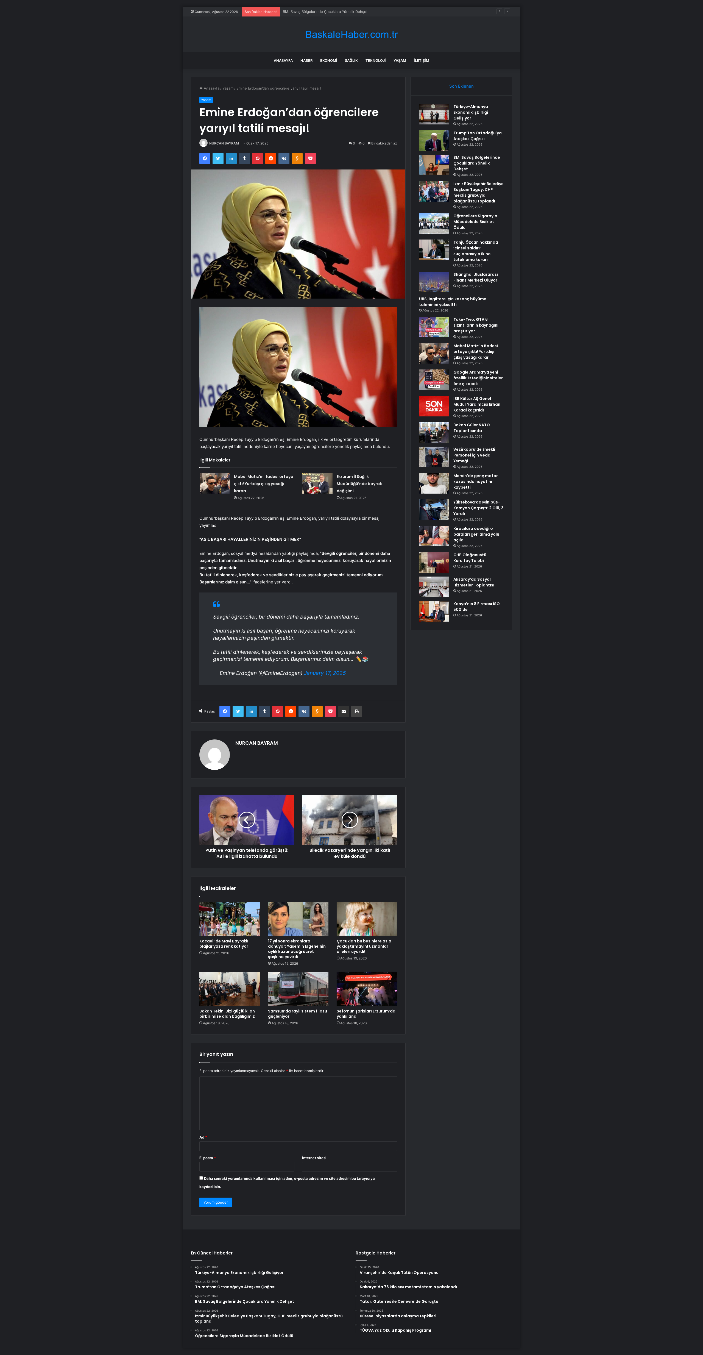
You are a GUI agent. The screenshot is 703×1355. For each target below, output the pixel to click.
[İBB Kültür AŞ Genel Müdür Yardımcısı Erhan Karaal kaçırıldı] (434, 406)
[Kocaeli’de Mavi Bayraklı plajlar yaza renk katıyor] (229, 919)
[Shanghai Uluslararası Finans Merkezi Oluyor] (434, 282)
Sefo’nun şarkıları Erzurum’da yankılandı (366, 1013)
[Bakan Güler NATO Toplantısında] (434, 432)
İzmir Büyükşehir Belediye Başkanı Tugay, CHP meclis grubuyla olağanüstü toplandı (353, 11)
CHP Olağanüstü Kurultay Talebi (469, 557)
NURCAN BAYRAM (224, 143)
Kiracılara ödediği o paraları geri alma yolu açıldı (476, 534)
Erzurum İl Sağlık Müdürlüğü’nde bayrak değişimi (359, 484)
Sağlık (351, 60)
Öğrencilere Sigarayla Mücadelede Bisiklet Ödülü (475, 221)
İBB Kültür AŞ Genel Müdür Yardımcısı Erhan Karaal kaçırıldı (476, 404)
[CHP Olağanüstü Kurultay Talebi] (434, 562)
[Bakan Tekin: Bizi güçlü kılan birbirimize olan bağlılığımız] (229, 989)
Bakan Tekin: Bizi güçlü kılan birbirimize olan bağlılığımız (227, 1013)
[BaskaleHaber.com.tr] (351, 34)
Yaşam (400, 60)
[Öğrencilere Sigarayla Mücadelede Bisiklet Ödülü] (434, 223)
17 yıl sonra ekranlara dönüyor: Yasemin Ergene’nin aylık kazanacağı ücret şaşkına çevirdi (297, 948)
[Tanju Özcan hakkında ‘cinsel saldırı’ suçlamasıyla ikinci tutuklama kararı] (434, 250)
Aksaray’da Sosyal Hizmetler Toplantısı (473, 582)
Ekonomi (328, 60)
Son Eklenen (461, 86)
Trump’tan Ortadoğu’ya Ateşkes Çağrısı (477, 135)
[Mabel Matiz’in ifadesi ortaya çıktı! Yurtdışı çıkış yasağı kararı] (215, 483)
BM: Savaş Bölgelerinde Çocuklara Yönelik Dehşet (476, 163)
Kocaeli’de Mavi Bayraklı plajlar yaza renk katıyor (223, 943)
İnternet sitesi (314, 1158)
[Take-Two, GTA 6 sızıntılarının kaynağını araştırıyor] (434, 327)
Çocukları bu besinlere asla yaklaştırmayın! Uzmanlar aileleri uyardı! (364, 946)
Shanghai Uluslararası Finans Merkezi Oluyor (475, 277)
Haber (306, 60)
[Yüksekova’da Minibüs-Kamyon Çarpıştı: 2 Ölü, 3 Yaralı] (434, 509)
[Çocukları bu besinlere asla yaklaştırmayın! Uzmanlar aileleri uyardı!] (367, 919)
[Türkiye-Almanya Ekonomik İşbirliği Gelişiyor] (434, 114)
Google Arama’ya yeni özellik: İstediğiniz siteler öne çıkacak (478, 377)
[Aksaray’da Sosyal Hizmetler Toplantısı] (434, 587)
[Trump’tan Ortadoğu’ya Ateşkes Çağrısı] (434, 140)
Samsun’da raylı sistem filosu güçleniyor (297, 1013)
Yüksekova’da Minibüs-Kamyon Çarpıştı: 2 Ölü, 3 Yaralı (478, 507)
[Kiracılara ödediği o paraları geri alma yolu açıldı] (434, 536)
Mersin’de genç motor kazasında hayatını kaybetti (475, 481)
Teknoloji (376, 60)
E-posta (207, 1158)
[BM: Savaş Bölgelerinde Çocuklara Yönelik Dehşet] (434, 165)
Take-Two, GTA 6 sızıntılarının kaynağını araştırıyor (475, 325)
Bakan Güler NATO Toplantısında (471, 427)
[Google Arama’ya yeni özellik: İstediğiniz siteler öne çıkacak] (434, 379)
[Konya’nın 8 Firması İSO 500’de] (434, 611)
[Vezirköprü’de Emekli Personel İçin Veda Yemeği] (434, 457)
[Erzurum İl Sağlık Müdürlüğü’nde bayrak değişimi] (317, 483)
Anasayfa (283, 60)
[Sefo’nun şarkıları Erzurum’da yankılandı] (367, 989)
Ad (203, 1137)
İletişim (421, 60)
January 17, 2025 (325, 673)
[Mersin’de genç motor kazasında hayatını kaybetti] (434, 483)
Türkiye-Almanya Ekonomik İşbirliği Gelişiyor (470, 112)
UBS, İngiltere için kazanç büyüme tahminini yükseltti (452, 301)
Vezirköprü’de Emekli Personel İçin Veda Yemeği (474, 455)
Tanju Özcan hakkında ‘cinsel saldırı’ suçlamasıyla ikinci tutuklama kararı (475, 251)
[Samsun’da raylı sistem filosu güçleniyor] (298, 989)
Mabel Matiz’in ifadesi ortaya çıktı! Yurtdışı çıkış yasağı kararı (263, 484)
